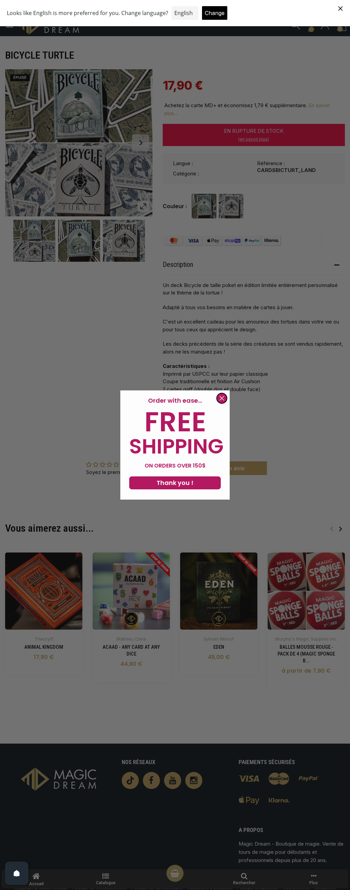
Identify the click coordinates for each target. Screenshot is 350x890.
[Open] (16, 873)
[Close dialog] (222, 398)
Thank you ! (175, 482)
